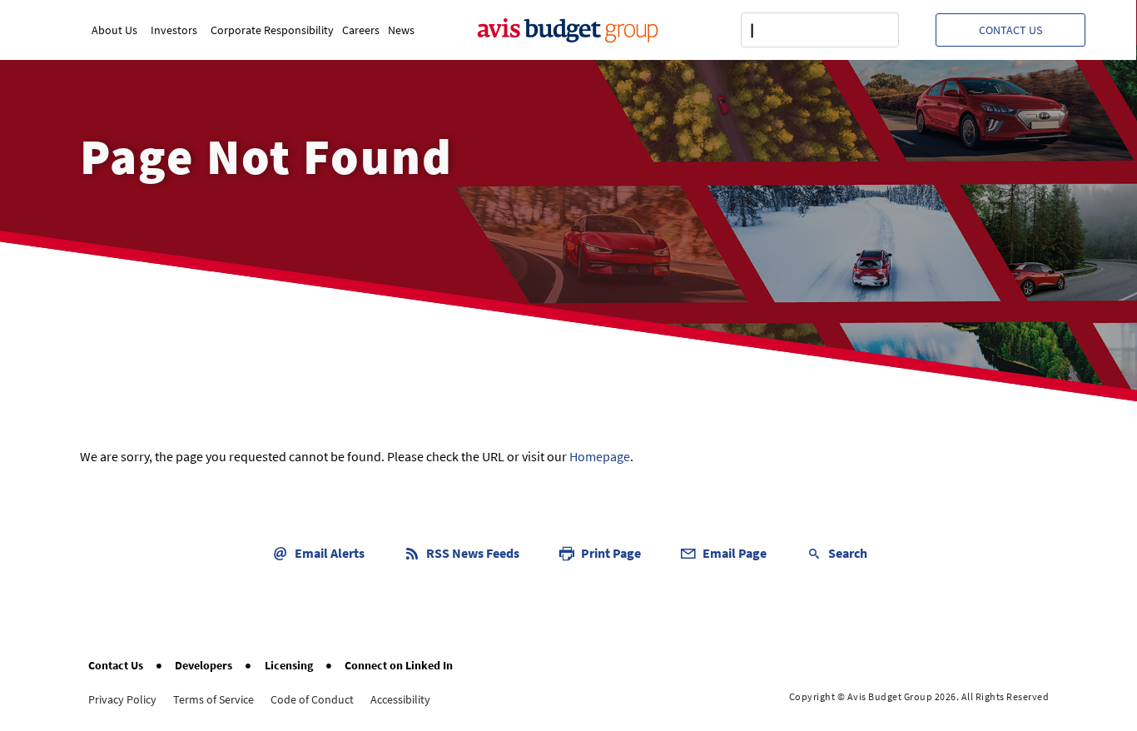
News (401, 29)
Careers (361, 29)
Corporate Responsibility (272, 29)
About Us (114, 29)
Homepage (599, 456)
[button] (1010, 30)
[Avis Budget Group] (568, 30)
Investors (174, 29)
